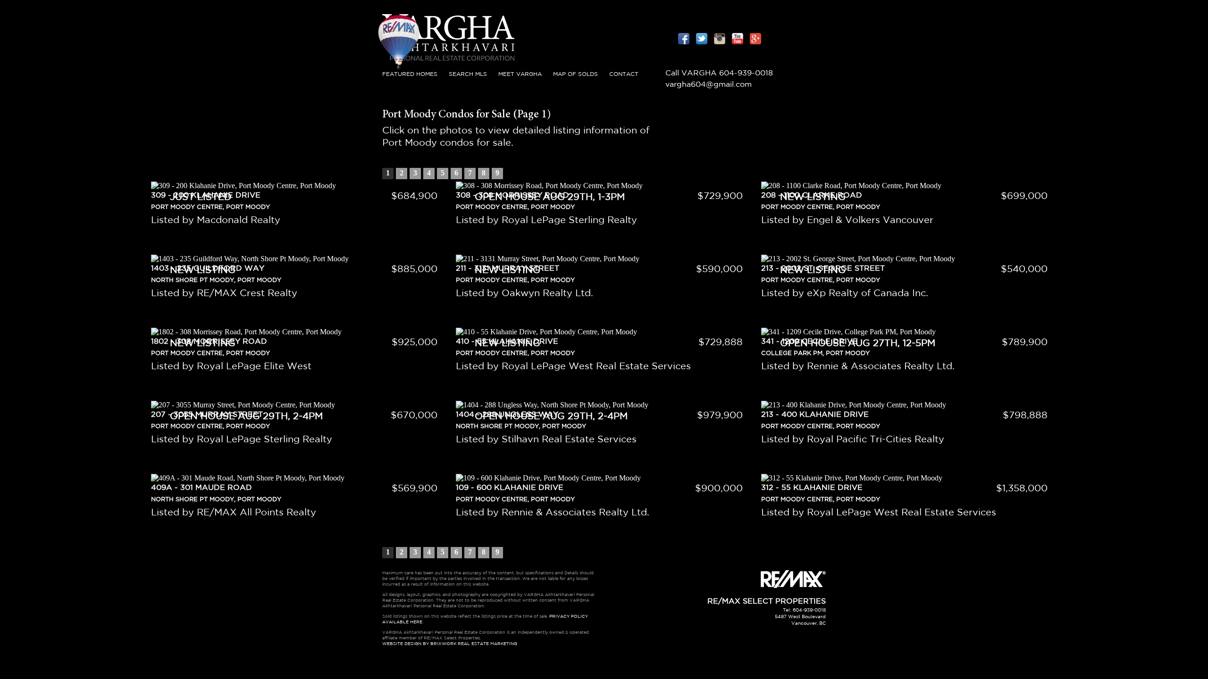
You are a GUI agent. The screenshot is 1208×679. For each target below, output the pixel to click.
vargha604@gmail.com (708, 84)
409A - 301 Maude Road (201, 487)
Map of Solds (575, 74)
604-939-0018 (746, 73)
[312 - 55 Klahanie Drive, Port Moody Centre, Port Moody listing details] (909, 478)
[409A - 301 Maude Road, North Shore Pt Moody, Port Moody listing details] (299, 478)
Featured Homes (409, 74)
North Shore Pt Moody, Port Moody (216, 499)
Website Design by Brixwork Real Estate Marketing (449, 644)
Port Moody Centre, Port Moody (820, 426)
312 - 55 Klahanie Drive (812, 487)
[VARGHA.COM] (448, 63)
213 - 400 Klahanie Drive (815, 414)
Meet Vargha (520, 74)
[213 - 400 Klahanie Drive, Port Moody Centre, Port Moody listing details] (909, 405)
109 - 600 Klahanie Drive (509, 487)
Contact (623, 74)
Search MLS (468, 74)
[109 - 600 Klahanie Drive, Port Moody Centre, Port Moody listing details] (604, 478)
